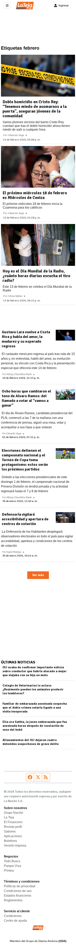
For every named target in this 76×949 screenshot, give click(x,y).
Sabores (10, 831)
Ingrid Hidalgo (13, 552)
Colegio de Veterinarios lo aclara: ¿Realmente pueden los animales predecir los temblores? (33, 689)
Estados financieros (17, 895)
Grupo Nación (13, 812)
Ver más (38, 575)
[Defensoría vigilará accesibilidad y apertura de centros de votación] (65, 517)
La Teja (9, 817)
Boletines (10, 840)
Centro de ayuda (15, 920)
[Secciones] (7, 5)
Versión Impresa (15, 845)
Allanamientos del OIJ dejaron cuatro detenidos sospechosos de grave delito (31, 742)
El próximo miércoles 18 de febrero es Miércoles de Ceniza (35, 195)
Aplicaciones (13, 836)
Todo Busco (12, 861)
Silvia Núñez (15, 296)
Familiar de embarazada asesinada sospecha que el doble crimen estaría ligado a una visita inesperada (35, 707)
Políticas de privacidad (19, 886)
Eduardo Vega (16, 135)
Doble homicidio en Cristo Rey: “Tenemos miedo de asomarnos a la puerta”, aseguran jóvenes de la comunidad (35, 108)
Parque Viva (12, 865)
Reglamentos (13, 900)
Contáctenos (12, 916)
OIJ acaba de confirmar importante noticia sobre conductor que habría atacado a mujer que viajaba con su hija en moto (35, 671)
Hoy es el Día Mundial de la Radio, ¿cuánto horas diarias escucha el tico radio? (36, 276)
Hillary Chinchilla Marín (19, 374)
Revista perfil (13, 826)
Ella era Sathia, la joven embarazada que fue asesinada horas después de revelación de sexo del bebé (35, 726)
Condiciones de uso (18, 891)
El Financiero (13, 822)
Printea (9, 870)
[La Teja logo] (25, 5)
